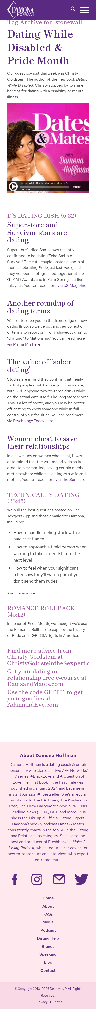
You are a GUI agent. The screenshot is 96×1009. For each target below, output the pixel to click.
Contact (48, 970)
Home (48, 898)
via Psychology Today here (30, 420)
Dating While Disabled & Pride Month (40, 46)
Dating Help (48, 938)
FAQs (48, 914)
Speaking (48, 954)
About (48, 906)
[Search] (70, 10)
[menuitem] (70, 10)
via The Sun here (70, 479)
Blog (48, 962)
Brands (48, 946)
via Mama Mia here (23, 344)
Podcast (48, 930)
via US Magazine (72, 285)
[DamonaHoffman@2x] (27, 10)
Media (48, 922)
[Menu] (82, 10)
